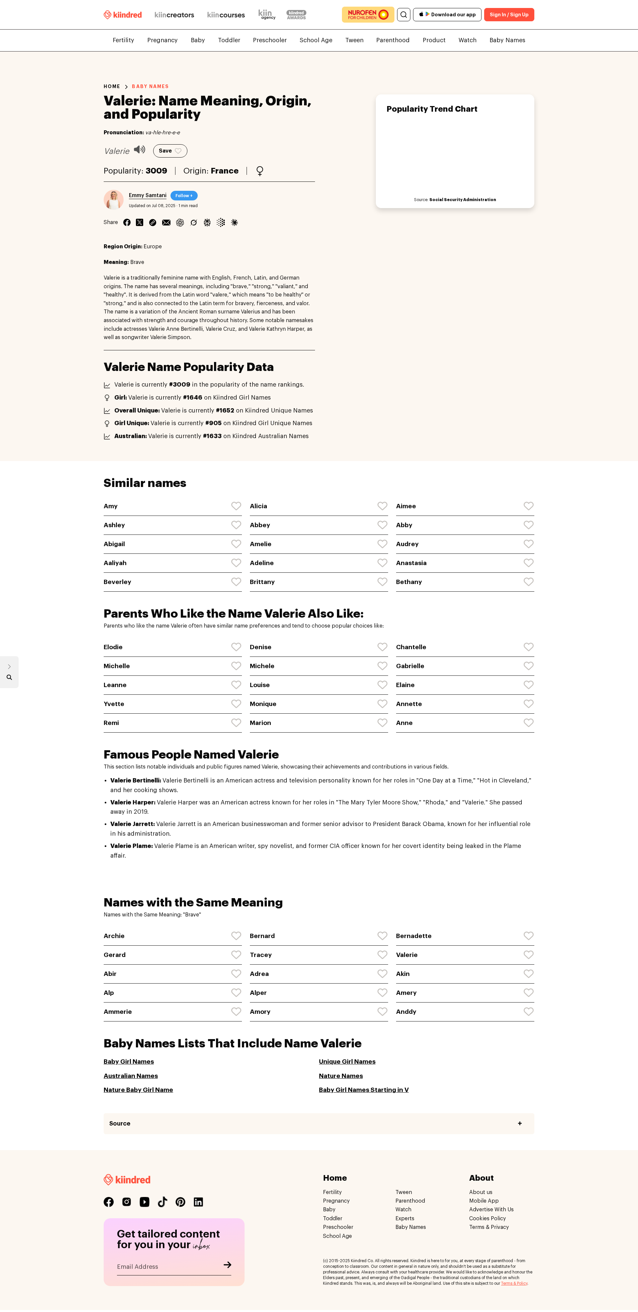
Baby (198, 40)
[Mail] (166, 222)
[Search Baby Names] (9, 678)
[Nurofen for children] (368, 15)
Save (165, 151)
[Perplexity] (207, 222)
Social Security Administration (462, 200)
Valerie (407, 955)
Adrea (259, 974)
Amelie (260, 544)
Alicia (258, 506)
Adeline (262, 563)
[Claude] (234, 222)
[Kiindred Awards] (296, 14)
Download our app (453, 14)
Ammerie (118, 1012)
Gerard (115, 955)
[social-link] (109, 1202)
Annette (409, 704)
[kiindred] (123, 14)
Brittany (262, 582)
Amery (406, 993)
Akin (403, 974)
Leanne (115, 685)
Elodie (113, 647)
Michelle (117, 666)
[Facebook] (127, 222)
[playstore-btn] (427, 15)
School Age (316, 40)
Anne (404, 723)
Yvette (114, 704)
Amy (111, 506)
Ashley (114, 525)
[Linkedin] (153, 222)
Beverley (117, 582)
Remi (111, 723)
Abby (404, 525)
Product (434, 40)
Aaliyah (115, 563)
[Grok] (193, 222)
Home (112, 86)
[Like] (236, 506)
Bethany (409, 582)
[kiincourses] (226, 14)
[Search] (403, 14)
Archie (114, 936)
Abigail (114, 544)
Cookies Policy (487, 1218)
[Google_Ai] (221, 222)
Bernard (262, 936)
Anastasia (411, 563)
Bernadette (414, 936)
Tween (354, 40)
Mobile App (484, 1201)
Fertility (123, 40)
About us (480, 1192)
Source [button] (119, 1124)
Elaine (405, 685)
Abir (110, 974)
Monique (263, 704)
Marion (260, 723)
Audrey (407, 544)
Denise (260, 647)
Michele (262, 666)
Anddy (406, 1012)
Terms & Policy (514, 1283)
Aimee (406, 506)
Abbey (260, 525)
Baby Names (507, 40)
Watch (468, 40)
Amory (260, 1012)
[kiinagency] (268, 15)
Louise (260, 685)
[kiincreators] (174, 14)
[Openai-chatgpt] (180, 222)
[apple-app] (421, 14)
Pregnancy (162, 40)
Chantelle (411, 647)
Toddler (229, 40)
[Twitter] (139, 222)
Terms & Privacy (489, 1227)
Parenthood (393, 40)
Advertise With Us (491, 1210)
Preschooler (270, 40)
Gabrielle (410, 666)
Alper (258, 993)
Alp (109, 993)
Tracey (261, 955)
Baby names (150, 86)
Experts (404, 1218)
